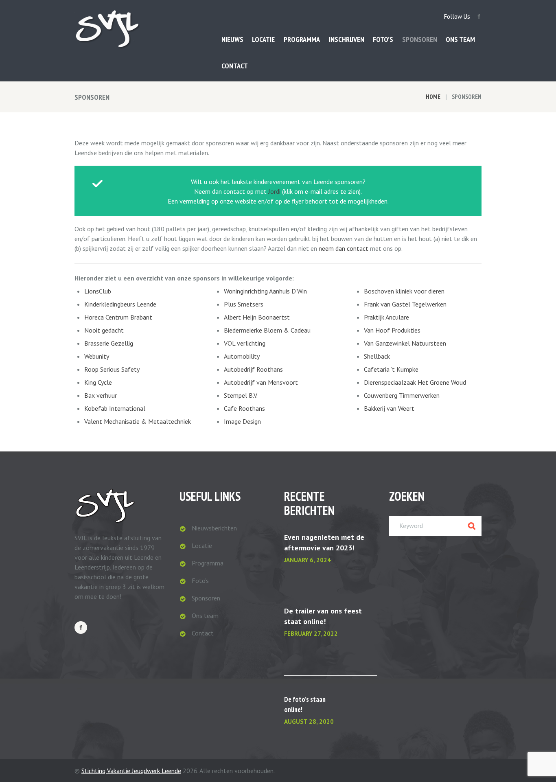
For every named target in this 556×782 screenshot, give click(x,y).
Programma (207, 563)
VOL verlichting (244, 343)
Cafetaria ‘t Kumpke (391, 369)
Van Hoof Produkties (392, 330)
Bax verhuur (100, 395)
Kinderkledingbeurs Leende (120, 304)
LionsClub (97, 291)
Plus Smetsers (243, 304)
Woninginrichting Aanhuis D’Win (265, 291)
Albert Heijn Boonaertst (257, 317)
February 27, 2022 (311, 633)
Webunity (96, 356)
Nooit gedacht (104, 330)
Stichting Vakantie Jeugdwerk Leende (131, 771)
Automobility (242, 356)
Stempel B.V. (241, 395)
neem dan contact (343, 248)
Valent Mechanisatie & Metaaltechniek (137, 421)
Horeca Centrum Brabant (118, 317)
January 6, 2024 (307, 560)
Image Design (242, 421)
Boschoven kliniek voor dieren (404, 291)
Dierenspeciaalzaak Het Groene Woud (415, 382)
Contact (203, 633)
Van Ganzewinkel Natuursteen (405, 343)
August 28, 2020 (309, 721)
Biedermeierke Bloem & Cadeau (267, 330)
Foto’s (200, 580)
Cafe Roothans (244, 408)
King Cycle (98, 382)
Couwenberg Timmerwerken (402, 395)
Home (433, 97)
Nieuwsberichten (214, 528)
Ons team (205, 615)
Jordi (274, 191)
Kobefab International (114, 408)
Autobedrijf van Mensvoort (261, 382)
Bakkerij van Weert (389, 408)
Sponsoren (206, 598)
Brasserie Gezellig (108, 343)
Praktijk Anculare (386, 317)
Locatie (202, 545)
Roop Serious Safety (112, 369)
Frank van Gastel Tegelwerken (405, 304)
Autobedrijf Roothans (253, 369)
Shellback (377, 356)
